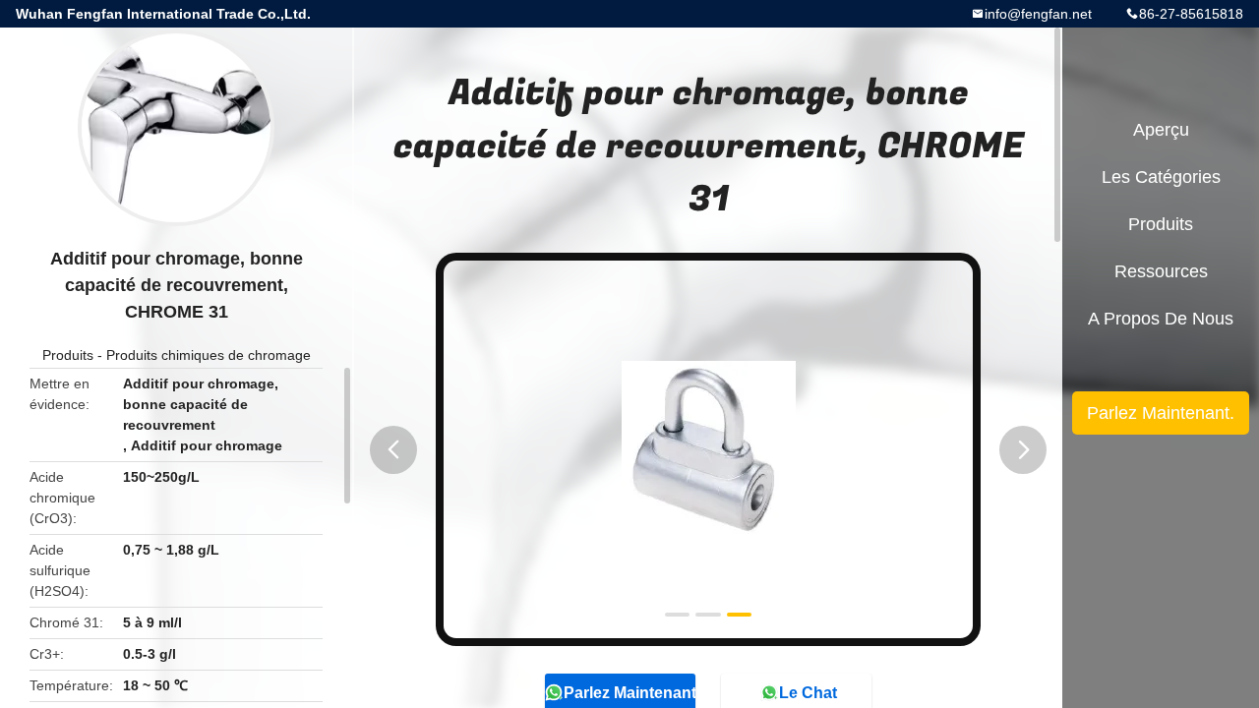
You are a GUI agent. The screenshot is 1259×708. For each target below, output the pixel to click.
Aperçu (1161, 130)
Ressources (1161, 271)
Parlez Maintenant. (1160, 413)
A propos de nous (1160, 318)
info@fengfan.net (1038, 14)
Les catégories (1161, 177)
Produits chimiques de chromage (208, 355)
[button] (393, 450)
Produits (67, 355)
